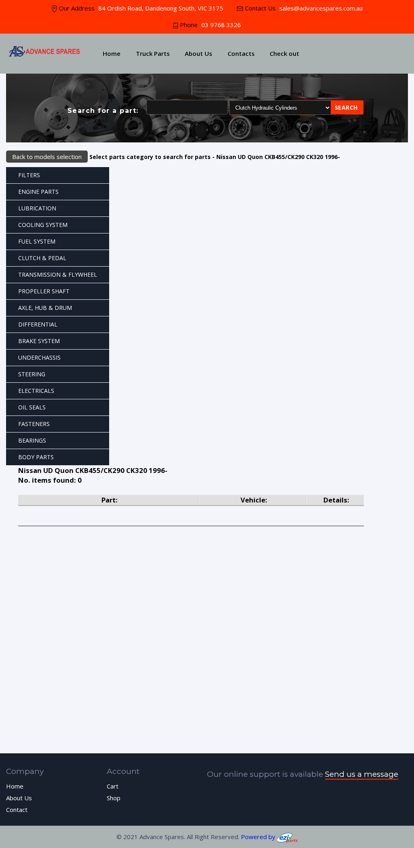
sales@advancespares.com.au (320, 8)
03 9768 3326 (221, 25)
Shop (113, 798)
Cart (112, 786)
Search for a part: (103, 110)
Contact (16, 810)
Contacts (241, 53)
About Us (198, 53)
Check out (284, 53)
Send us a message (361, 774)
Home (111, 53)
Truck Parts (153, 53)
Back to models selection (47, 157)
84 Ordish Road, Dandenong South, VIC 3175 (160, 8)
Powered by (259, 837)
